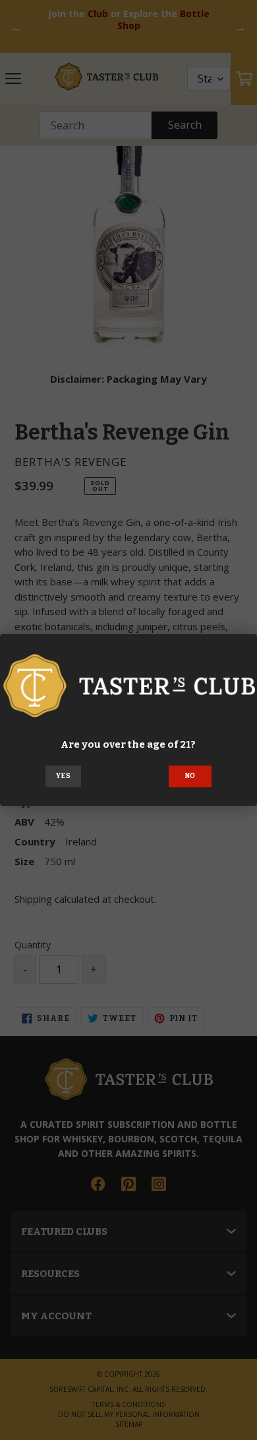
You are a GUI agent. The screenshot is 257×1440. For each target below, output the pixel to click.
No (190, 776)
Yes (63, 776)
